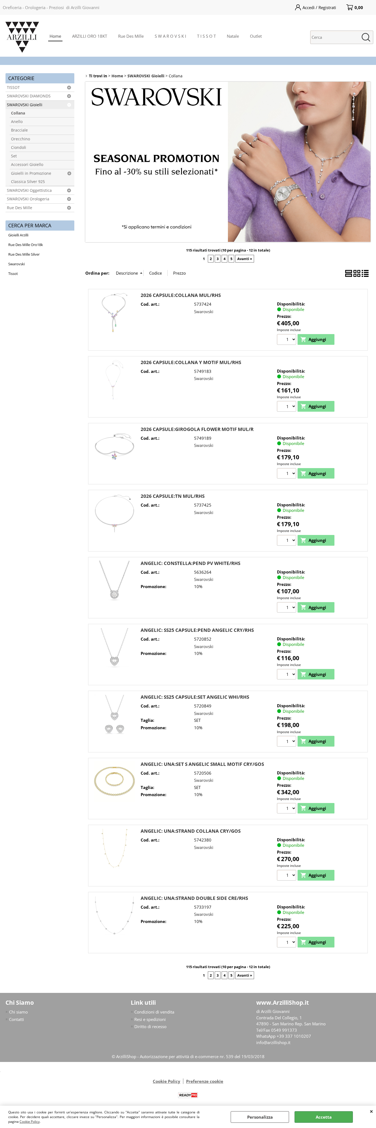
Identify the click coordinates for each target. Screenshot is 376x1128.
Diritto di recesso (150, 1026)
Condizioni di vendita (154, 1012)
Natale (233, 36)
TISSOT (13, 87)
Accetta (324, 1117)
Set (14, 156)
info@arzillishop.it (273, 1042)
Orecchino (20, 138)
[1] (287, 340)
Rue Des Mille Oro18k (25, 244)
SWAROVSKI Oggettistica (29, 190)
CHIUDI (371, 1111)
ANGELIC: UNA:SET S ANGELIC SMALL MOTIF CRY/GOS (202, 764)
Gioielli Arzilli (18, 235)
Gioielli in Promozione (31, 173)
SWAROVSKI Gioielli (24, 104)
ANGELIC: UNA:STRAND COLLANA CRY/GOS (191, 831)
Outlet (256, 36)
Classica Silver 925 (28, 181)
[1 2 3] (287, 675)
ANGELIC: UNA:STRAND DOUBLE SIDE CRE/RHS (194, 898)
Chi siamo (18, 1012)
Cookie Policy (30, 1121)
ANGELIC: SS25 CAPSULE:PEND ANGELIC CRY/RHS (197, 630)
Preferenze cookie (204, 1081)
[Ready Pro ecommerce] (188, 1095)
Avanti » (244, 258)
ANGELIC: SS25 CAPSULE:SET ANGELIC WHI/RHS (195, 697)
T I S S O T (206, 36)
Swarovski (16, 263)
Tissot (13, 273)
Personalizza (260, 1117)
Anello (17, 121)
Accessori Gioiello (27, 164)
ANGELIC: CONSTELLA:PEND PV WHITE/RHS (190, 563)
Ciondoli (18, 147)
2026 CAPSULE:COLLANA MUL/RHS (181, 295)
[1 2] (287, 407)
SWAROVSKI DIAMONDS (29, 96)
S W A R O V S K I (170, 36)
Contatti (16, 1019)
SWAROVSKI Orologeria (28, 198)
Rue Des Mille (131, 36)
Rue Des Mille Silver (24, 254)
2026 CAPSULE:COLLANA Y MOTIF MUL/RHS (191, 362)
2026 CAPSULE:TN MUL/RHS (173, 496)
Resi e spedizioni (150, 1019)
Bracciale (19, 130)
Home (55, 36)
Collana (18, 113)
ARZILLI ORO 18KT (89, 36)
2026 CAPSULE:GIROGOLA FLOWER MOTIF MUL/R (197, 429)
